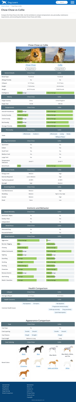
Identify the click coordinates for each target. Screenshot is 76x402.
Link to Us (29, 391)
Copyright (29, 397)
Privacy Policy (31, 393)
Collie (60, 65)
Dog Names (5, 389)
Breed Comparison (7, 393)
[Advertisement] (38, 30)
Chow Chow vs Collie (16, 6)
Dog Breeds (5, 387)
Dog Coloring (6, 391)
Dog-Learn (13, 2)
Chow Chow (31, 65)
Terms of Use (30, 395)
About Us (29, 387)
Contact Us (30, 389)
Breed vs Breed (5, 6)
